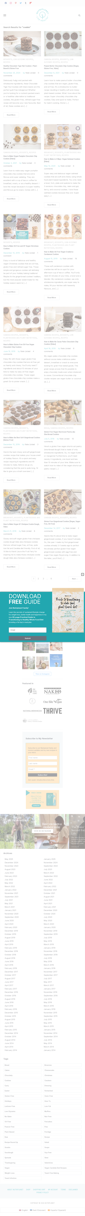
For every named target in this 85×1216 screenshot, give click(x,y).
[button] (82, 574)
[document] (42, 608)
